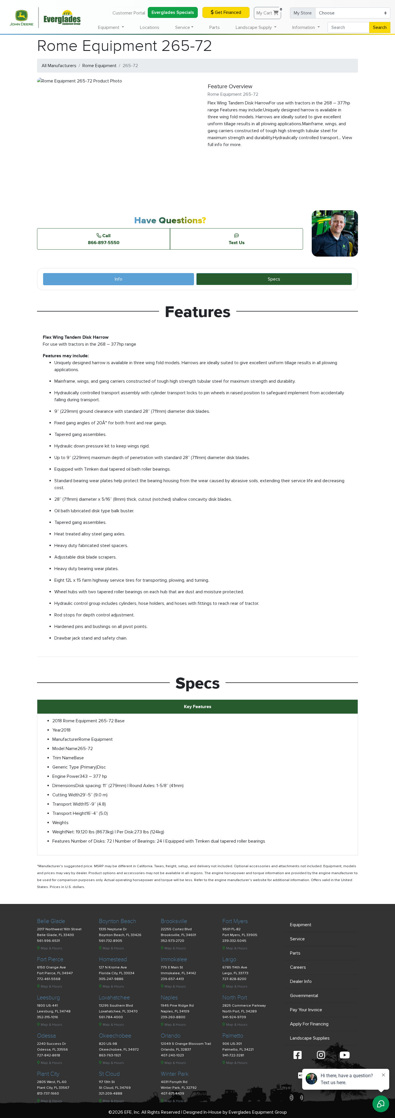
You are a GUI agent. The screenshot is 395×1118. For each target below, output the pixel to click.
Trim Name (63, 758)
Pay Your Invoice (306, 1010)
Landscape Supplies (310, 1038)
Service (297, 939)
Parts (214, 27)
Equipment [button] (109, 27)
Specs (274, 279)
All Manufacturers (59, 66)
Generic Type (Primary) (74, 767)
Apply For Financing (309, 1024)
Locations (149, 27)
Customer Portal (128, 13)
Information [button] (304, 27)
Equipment (300, 925)
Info (118, 279)
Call (103, 239)
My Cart (268, 11)
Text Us (237, 242)
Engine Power (66, 776)
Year (56, 730)
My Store (303, 13)
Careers (298, 967)
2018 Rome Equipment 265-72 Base (88, 721)
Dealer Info (301, 981)
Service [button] (182, 27)
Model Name (64, 749)
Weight (59, 832)
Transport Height (69, 813)
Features (61, 841)
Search (380, 27)
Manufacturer (65, 739)
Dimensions (63, 786)
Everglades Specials (173, 12)
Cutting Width (66, 795)
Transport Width (68, 804)
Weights (60, 823)
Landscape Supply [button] (254, 27)
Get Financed (227, 12)
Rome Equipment (99, 66)
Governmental (304, 996)
